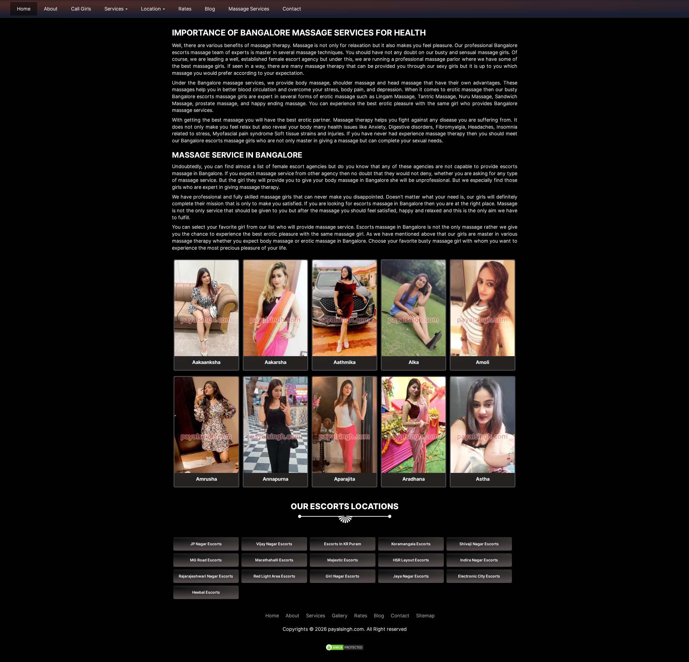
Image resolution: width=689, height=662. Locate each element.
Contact (292, 9)
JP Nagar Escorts (206, 543)
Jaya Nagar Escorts (411, 576)
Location (151, 9)
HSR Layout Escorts (411, 560)
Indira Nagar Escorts (479, 560)
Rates (184, 9)
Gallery (339, 615)
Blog (210, 9)
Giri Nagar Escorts (342, 576)
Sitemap (425, 615)
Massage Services (249, 9)
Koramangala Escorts (411, 543)
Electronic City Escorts (479, 576)
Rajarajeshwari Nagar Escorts (206, 576)
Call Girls (81, 9)
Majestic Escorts (342, 560)
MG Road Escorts (206, 560)
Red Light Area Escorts (274, 576)
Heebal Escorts (206, 592)
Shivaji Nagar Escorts (479, 543)
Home (23, 9)
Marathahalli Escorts (274, 560)
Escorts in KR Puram (342, 543)
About (51, 9)
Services (114, 9)
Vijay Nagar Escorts (274, 543)
